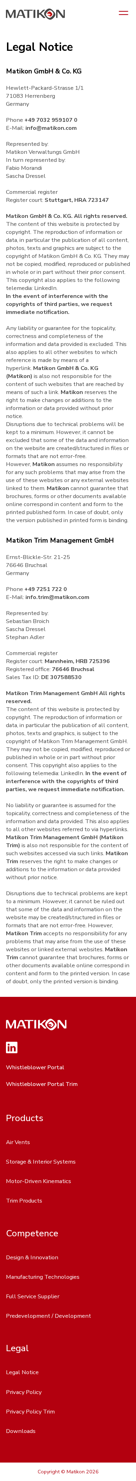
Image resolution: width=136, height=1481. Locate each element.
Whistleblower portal (35, 1067)
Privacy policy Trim (30, 1412)
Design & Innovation (32, 1257)
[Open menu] (123, 14)
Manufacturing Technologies (43, 1277)
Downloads (21, 1431)
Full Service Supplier (32, 1296)
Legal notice (22, 1372)
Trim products (24, 1201)
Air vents (18, 1142)
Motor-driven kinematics (38, 1181)
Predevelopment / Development (48, 1316)
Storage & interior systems (41, 1162)
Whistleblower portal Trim (42, 1084)
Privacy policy (23, 1392)
